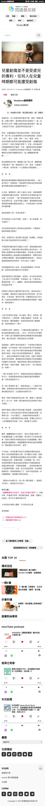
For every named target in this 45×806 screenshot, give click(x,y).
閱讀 (13, 16)
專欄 (22, 16)
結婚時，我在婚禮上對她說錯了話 (30, 605)
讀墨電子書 (6, 773)
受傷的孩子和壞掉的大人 (15, 517)
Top (40, 769)
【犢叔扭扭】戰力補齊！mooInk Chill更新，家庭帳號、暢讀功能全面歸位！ (30, 571)
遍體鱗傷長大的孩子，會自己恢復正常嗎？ (20, 493)
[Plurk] (25, 754)
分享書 (32, 1)
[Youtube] (19, 754)
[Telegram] (30, 754)
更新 (19, 20)
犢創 (36, 1)
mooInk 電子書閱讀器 (10, 778)
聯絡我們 (30, 20)
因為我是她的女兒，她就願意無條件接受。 (26, 548)
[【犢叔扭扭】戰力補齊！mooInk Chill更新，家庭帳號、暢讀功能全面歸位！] (9, 573)
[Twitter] (9, 754)
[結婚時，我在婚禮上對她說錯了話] (9, 606)
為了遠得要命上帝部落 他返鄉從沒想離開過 (19, 541)
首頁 (7, 16)
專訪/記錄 (33, 16)
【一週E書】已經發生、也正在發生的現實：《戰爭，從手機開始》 (30, 588)
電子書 (27, 1)
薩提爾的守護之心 (13, 520)
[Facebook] (4, 754)
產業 (10, 20)
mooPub (41, 1)
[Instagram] (14, 754)
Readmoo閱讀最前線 (7, 1)
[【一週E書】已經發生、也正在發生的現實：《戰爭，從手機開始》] (9, 589)
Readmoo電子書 (22, 25)
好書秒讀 (37, 89)
